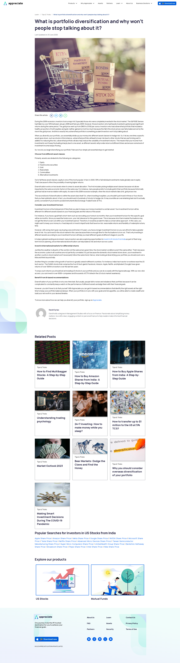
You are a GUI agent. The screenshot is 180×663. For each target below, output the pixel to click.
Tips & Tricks (46, 15)
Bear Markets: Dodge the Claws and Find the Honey (90, 464)
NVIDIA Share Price (118, 538)
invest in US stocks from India (115, 239)
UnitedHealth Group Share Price (109, 544)
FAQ (88, 623)
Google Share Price (99, 538)
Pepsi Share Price (77, 547)
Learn (108, 617)
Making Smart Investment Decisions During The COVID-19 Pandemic (50, 519)
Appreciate (97, 300)
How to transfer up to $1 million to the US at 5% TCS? (127, 425)
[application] (76, 3)
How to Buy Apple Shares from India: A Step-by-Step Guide (127, 375)
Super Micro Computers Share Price (77, 544)
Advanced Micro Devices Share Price (94, 541)
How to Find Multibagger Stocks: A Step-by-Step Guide (52, 375)
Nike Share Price (111, 547)
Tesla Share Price (49, 541)
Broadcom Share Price (57, 547)
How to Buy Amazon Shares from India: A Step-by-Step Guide (87, 379)
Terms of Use (131, 629)
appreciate (15, 3)
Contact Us (130, 617)
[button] (51, 115)
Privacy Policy (132, 623)
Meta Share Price (81, 538)
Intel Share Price (94, 547)
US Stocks (42, 598)
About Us (90, 617)
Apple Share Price (43, 538)
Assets (109, 623)
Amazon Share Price (62, 538)
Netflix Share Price (68, 541)
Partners (90, 629)
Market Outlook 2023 (50, 465)
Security (110, 629)
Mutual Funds (99, 598)
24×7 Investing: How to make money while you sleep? (88, 427)
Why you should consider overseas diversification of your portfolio (127, 471)
